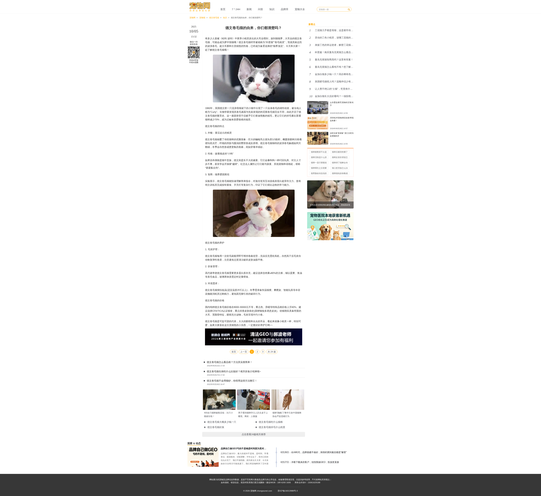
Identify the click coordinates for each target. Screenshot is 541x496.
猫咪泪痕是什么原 (319, 157)
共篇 (272, 352)
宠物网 (192, 17)
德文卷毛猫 (214, 17)
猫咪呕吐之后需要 (319, 168)
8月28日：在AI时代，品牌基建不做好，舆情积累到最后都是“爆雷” (314, 452)
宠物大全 (300, 9)
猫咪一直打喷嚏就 (319, 162)
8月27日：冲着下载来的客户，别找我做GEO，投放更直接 (310, 462)
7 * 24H (236, 9)
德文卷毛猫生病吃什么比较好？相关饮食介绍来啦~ (234, 371)
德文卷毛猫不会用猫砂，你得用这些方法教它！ (232, 380)
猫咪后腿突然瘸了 (340, 152)
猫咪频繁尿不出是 (319, 152)
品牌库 (284, 9)
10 (310, 96)
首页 (222, 9)
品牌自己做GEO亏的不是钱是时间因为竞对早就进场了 (248, 448)
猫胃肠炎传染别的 (319, 173)
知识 (271, 9)
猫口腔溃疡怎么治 (340, 168)
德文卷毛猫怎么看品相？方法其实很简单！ (229, 362)
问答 (260, 9)
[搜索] (348, 9)
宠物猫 (202, 17)
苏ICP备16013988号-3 (288, 491)
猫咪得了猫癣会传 (340, 162)
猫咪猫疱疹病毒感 (340, 173)
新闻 (249, 9)
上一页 (243, 352)
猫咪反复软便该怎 (340, 157)
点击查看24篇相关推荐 (254, 434)
